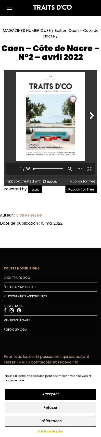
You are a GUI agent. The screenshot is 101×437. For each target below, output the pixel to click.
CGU (23, 330)
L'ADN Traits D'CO (17, 278)
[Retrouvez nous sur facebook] (5, 311)
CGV (15, 330)
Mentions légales (50, 431)
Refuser (50, 407)
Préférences (50, 421)
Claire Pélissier (29, 215)
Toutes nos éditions (21, 268)
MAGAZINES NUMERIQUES (27, 30)
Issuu (35, 189)
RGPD (8, 330)
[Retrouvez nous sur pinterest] (19, 311)
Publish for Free (81, 189)
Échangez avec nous (20, 287)
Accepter (50, 394)
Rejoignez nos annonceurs (25, 296)
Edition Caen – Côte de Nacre (71, 33)
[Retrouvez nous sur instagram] (12, 311)
